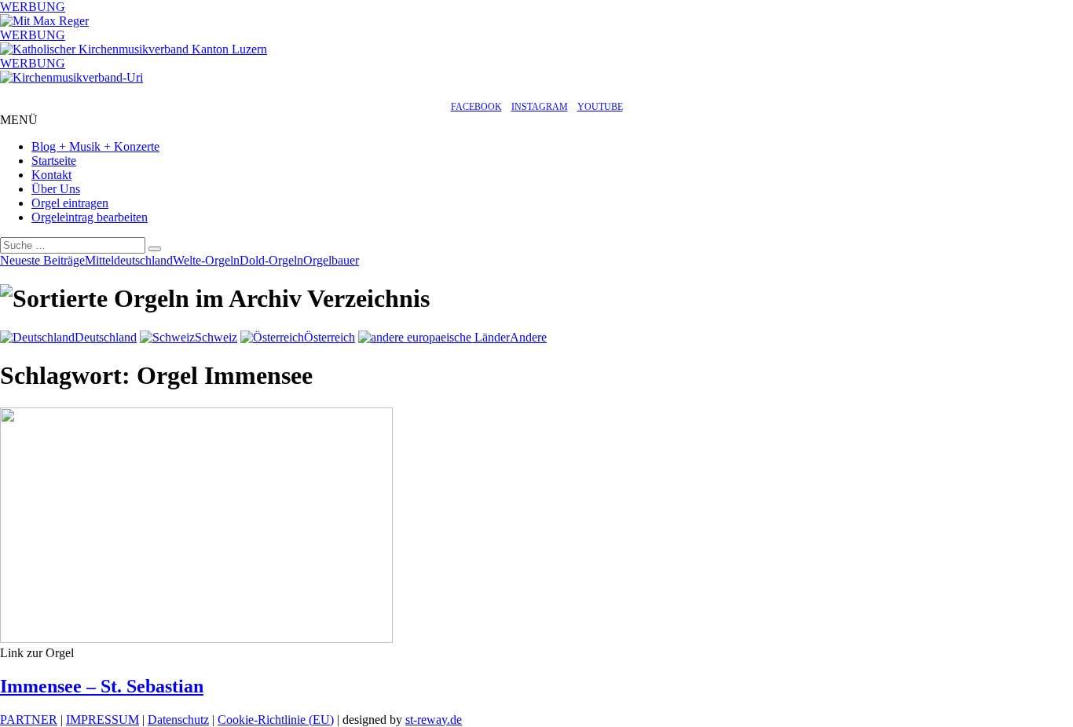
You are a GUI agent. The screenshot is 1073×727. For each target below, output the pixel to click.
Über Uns (55, 188)
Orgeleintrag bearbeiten (89, 217)
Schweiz (216, 337)
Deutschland (106, 337)
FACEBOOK (476, 106)
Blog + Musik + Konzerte (95, 146)
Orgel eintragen (69, 203)
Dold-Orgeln (271, 260)
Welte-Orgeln (206, 260)
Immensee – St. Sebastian (101, 686)
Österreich (329, 337)
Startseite (53, 160)
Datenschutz (178, 719)
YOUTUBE (600, 106)
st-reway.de (433, 719)
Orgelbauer (331, 260)
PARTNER (28, 719)
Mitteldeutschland (129, 260)
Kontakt (51, 174)
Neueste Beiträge (42, 260)
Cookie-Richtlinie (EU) (276, 719)
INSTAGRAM (539, 106)
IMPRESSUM (102, 719)
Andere (528, 337)
